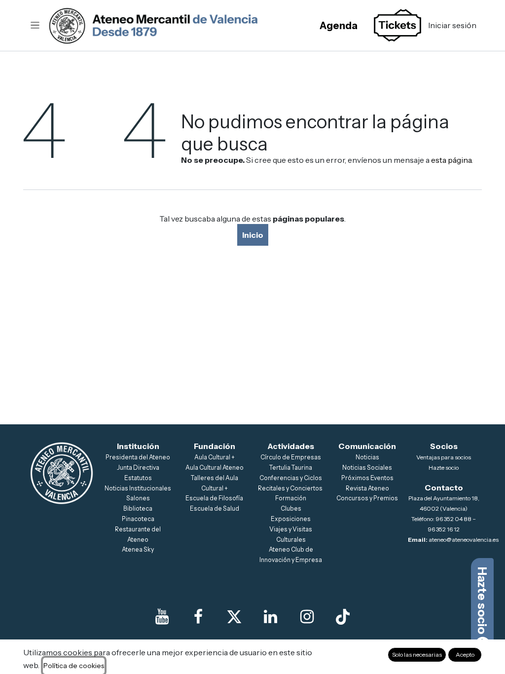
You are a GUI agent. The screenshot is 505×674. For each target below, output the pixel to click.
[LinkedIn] (271, 617)
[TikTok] (343, 617)
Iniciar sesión (452, 25)
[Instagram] (307, 617)
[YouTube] (162, 617)
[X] (234, 617)
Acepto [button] (465, 654)
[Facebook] (198, 617)
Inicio (252, 235)
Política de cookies (73, 665)
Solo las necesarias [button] (417, 654)
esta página (451, 160)
